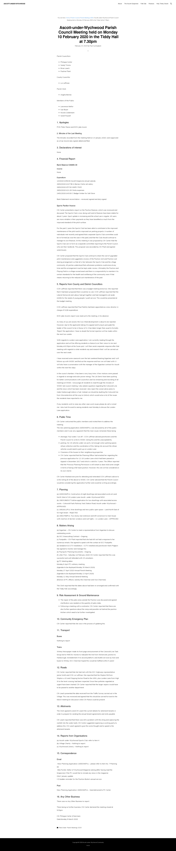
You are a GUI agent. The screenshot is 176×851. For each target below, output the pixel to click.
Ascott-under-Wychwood (14, 4)
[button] (171, 3)
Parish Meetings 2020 (74, 828)
